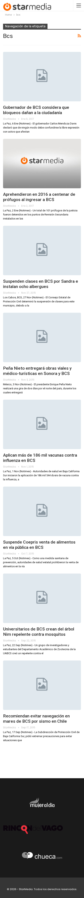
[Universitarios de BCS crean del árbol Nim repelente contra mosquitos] (42, 598)
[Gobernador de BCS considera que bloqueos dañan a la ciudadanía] (42, 76)
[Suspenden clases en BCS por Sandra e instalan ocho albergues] (42, 250)
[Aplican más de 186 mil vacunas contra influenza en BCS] (42, 424)
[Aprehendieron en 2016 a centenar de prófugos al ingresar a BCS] (42, 163)
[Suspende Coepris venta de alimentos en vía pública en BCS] (42, 511)
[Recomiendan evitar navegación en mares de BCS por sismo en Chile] (42, 685)
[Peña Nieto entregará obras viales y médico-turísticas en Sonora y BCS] (42, 337)
